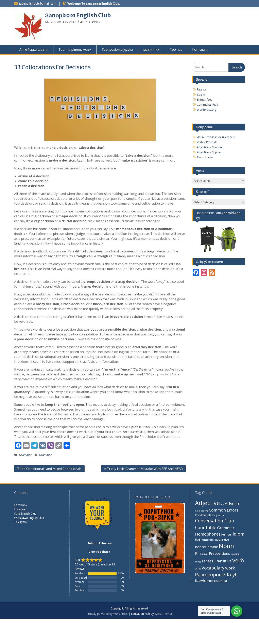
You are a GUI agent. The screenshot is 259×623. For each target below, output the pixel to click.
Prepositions (219, 553)
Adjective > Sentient (210, 147)
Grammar (25, 455)
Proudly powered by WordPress (107, 614)
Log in (201, 94)
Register (202, 89)
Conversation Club (214, 521)
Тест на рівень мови (74, 49)
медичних (151, 49)
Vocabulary (213, 568)
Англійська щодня (33, 49)
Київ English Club (25, 513)
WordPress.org (206, 109)
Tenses (207, 561)
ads (222, 504)
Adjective (207, 503)
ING (197, 539)
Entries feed (204, 99)
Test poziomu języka (117, 49)
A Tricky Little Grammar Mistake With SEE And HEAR (143, 468)
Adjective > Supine (209, 152)
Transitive (222, 561)
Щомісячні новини (211, 580)
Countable (205, 527)
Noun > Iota (205, 157)
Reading (235, 554)
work (230, 568)
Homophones (207, 534)
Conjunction (218, 515)
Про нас (175, 49)
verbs (198, 568)
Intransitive (221, 539)
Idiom (238, 534)
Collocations (201, 510)
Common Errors (223, 510)
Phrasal (201, 553)
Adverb (232, 503)
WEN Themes (164, 614)
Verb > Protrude (207, 142)
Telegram (20, 522)
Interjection (207, 539)
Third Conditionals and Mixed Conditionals (49, 468)
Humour (226, 534)
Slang (198, 561)
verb (238, 560)
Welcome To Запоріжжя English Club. (93, 3)
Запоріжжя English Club (78, 15)
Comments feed (207, 104)
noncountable (206, 546)
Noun (226, 546)
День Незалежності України (216, 137)
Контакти (200, 49)
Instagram (21, 509)
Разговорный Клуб (216, 574)
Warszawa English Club (29, 518)
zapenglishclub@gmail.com (37, 3)
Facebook (20, 505)
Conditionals (203, 515)
